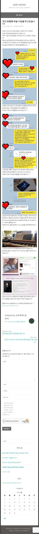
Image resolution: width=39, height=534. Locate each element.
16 (9, 506)
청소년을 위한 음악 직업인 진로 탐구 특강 (15, 453)
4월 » (4, 518)
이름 (5, 384)
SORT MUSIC (19, 5)
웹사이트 (5, 397)
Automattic (25, 531)
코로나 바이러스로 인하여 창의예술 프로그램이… (20, 339)
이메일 (5, 391)
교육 (3, 483)
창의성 (10, 483)
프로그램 (19, 483)
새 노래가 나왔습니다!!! (9, 458)
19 (24, 506)
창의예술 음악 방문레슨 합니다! (13, 332)
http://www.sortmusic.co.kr (10, 306)
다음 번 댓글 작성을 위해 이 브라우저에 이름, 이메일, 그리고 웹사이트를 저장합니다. (8, 408)
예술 (8, 483)
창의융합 (14, 483)
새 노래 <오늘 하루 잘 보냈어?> (12, 462)
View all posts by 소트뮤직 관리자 (15, 321)
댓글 (5, 361)
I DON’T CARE (6, 472)
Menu (21, 15)
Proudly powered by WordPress (18, 528)
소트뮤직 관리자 (18, 26)
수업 (6, 483)
